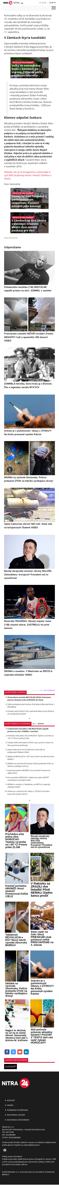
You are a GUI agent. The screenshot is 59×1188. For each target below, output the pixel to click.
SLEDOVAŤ (10, 1066)
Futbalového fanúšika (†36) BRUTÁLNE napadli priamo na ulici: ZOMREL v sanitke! (27, 730)
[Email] (20, 1052)
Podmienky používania (17, 1110)
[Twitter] (13, 1052)
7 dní (33, 723)
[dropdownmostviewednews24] (29, 801)
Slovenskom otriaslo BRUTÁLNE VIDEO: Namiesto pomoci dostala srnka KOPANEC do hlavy (29, 698)
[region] (22, 3)
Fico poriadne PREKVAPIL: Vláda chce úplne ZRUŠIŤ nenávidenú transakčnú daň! (28, 778)
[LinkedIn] (26, 1052)
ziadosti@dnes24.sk (31, 1145)
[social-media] (4, 1150)
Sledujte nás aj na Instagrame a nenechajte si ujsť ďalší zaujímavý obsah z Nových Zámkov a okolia (27, 175)
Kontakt (10, 1100)
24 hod (40, 723)
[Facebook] (7, 1052)
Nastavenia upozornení (17, 1120)
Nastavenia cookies (15, 1115)
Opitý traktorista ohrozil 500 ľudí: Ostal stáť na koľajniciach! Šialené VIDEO (26, 750)
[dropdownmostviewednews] (29, 719)
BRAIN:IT (5, 1174)
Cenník (9, 1105)
